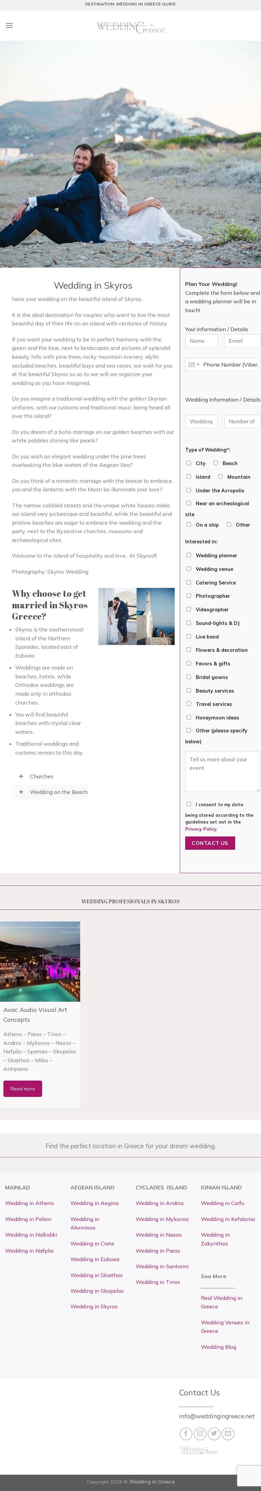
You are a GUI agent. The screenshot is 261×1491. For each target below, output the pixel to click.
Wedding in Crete (92, 1243)
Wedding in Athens (29, 1203)
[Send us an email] (228, 1433)
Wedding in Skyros (94, 1306)
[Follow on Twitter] (214, 1433)
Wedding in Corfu (222, 1203)
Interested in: (201, 542)
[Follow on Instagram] (200, 1433)
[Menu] (9, 25)
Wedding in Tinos (158, 1281)
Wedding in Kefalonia (228, 1219)
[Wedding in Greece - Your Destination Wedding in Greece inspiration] (130, 25)
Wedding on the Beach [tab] (58, 792)
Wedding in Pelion (28, 1219)
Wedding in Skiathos (96, 1275)
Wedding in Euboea (94, 1259)
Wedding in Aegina (94, 1203)
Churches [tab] (41, 776)
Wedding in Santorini (162, 1266)
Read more (23, 1089)
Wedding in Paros (158, 1250)
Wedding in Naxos (159, 1234)
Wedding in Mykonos (162, 1219)
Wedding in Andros (160, 1203)
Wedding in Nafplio (29, 1250)
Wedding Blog (218, 1346)
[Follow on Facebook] (186, 1433)
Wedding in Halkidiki (31, 1234)
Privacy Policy (200, 829)
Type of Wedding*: (207, 450)
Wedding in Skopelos (97, 1290)
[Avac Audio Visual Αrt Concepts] (40, 961)
